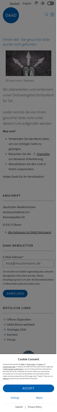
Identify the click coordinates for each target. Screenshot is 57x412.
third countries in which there (13, 369)
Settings (15, 397)
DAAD (22, 364)
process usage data (9, 367)
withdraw (6, 378)
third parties (31, 364)
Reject (39, 397)
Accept (28, 388)
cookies (40, 364)
